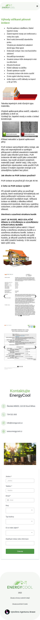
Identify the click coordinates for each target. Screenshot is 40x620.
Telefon (9, 486)
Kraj (7, 505)
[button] (37, 6)
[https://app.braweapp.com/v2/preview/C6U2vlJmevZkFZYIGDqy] (8, 6)
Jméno (9, 476)
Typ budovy (10, 517)
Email (8, 496)
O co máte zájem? (12, 528)
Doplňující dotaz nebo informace (17, 539)
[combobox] (20, 510)
